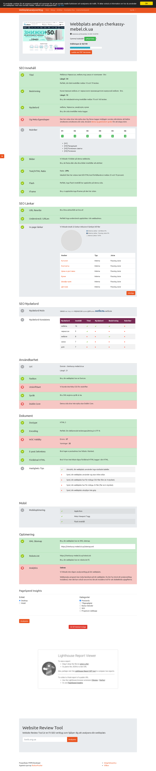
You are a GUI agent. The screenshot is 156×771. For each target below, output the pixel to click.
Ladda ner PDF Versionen (81, 52)
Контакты (65, 266)
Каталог (64, 261)
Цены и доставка (68, 271)
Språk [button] (132, 10)
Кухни (63, 276)
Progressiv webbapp (89, 611)
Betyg (53, 10)
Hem (47, 10)
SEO (83, 608)
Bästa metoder (87, 606)
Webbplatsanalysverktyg (31, 10)
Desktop (24, 601)
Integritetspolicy (110, 763)
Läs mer (61, 5)
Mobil (23, 603)
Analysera (24, 621)
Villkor (106, 765)
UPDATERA (90, 39)
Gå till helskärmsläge (78, 627)
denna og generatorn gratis (102, 122)
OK (146, 3)
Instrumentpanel (82, 10)
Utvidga (131, 293)
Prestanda (86, 601)
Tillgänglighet (87, 603)
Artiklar (60, 10)
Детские (64, 287)
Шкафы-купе (66, 282)
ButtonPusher (37, 765)
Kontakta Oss (69, 10)
